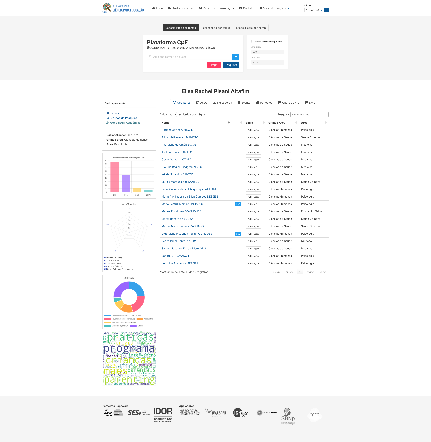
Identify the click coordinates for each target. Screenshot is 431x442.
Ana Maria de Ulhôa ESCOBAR (181, 144)
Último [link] (322, 272)
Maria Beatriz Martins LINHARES (182, 204)
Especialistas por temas (180, 27)
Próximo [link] (310, 272)
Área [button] (304, 122)
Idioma (307, 5)
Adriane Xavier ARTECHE (178, 130)
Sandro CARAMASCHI (176, 255)
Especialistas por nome (251, 27)
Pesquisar (231, 65)
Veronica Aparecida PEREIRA (180, 263)
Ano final (255, 57)
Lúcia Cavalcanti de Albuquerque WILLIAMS (189, 189)
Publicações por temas (215, 27)
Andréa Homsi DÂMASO (177, 152)
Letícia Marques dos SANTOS (180, 181)
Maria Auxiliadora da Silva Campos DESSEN (190, 196)
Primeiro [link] (276, 272)
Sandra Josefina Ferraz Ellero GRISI (184, 248)
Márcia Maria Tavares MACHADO (183, 226)
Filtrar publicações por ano (268, 41)
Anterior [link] (290, 272)
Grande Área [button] (276, 122)
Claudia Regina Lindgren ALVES (182, 167)
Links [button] (249, 122)
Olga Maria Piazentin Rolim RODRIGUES (187, 233)
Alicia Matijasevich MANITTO (180, 137)
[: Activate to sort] (238, 122)
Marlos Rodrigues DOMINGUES (181, 211)
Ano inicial (256, 47)
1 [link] (299, 272)
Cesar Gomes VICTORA (176, 159)
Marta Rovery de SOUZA (177, 218)
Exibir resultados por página (183, 114)
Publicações (253, 130)
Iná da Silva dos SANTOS (178, 174)
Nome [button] (166, 122)
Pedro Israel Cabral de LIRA (179, 241)
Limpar (214, 65)
